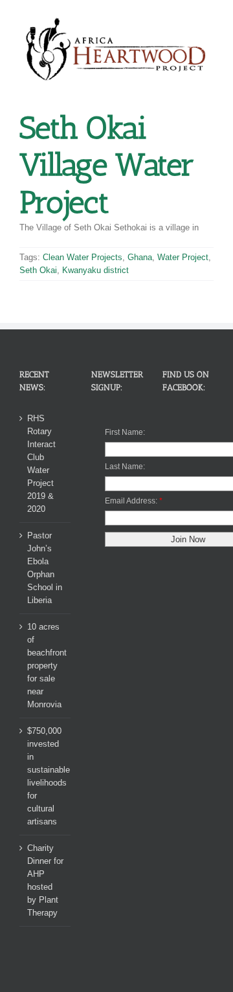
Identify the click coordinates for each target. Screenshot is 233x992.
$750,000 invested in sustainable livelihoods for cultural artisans (45, 776)
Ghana (140, 257)
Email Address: (131, 500)
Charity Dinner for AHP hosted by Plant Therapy (45, 880)
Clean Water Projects (82, 257)
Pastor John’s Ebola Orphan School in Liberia (44, 568)
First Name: (125, 432)
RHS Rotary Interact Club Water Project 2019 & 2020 (41, 463)
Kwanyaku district (95, 270)
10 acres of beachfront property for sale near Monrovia (45, 665)
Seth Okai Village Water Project (106, 165)
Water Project (182, 257)
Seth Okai (38, 270)
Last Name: (125, 466)
